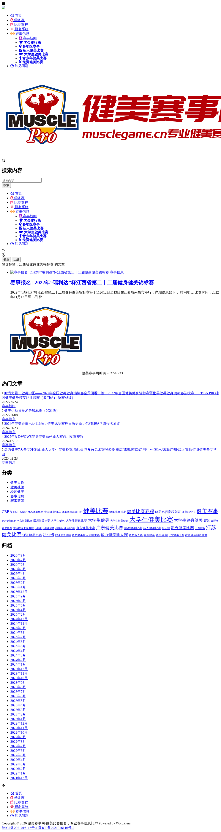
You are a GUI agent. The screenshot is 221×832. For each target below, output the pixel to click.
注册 (16, 259)
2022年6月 (18, 750)
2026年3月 (18, 578)
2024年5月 (18, 646)
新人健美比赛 (152, 528)
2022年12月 (19, 723)
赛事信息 (22, 33)
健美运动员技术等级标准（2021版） (32, 410)
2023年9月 (18, 682)
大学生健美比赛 (151, 519)
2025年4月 (18, 610)
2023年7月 (18, 691)
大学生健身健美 (188, 520)
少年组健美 (48, 528)
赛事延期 (162, 535)
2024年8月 (18, 632)
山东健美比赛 (85, 528)
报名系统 (21, 29)
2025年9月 (18, 596)
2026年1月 (18, 587)
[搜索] (110, 251)
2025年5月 (18, 605)
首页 (18, 15)
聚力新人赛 (136, 535)
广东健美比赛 (109, 527)
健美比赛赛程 (140, 511)
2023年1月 (18, 719)
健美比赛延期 (117, 512)
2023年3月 (18, 710)
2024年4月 (18, 651)
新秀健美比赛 (182, 528)
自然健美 (149, 535)
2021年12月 (19, 778)
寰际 (207, 520)
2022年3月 (18, 764)
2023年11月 (19, 673)
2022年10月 (19, 732)
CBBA (7, 511)
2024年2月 (18, 660)
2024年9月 (18, 628)
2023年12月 (19, 669)
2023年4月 (18, 705)
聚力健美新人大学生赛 (86, 535)
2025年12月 (19, 592)
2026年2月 (18, 582)
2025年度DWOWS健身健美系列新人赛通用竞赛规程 (44, 436)
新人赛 (166, 528)
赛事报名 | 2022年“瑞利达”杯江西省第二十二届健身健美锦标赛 (82, 282)
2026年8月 (18, 555)
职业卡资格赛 (63, 535)
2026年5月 (18, 569)
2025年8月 (18, 601)
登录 (6, 259)
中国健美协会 (52, 512)
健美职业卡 (189, 512)
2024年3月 (18, 655)
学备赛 (19, 20)
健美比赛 (95, 510)
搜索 (6, 185)
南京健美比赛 (24, 520)
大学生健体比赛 (76, 520)
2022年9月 (18, 737)
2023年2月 (18, 714)
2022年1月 (18, 773)
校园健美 (17, 491)
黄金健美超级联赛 (196, 535)
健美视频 (17, 487)
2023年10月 (19, 678)
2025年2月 (18, 614)
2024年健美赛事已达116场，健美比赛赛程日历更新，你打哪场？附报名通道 (62, 423)
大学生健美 (98, 520)
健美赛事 (207, 511)
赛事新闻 (29, 38)
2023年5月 (18, 701)
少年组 (38, 528)
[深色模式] (110, 255)
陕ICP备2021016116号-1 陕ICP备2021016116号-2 (38, 828)
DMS (16, 512)
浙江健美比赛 (32, 535)
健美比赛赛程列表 (168, 512)
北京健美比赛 (9, 521)
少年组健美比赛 (65, 528)
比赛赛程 (20, 24)
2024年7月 (18, 637)
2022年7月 (18, 746)
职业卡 (48, 535)
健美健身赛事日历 (72, 512)
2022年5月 (18, 755)
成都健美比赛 (133, 528)
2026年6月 (18, 564)
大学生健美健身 (119, 520)
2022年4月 (18, 760)
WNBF (23, 512)
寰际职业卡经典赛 (23, 528)
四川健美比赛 (41, 520)
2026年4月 (18, 573)
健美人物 (17, 482)
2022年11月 (19, 728)
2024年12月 (19, 619)
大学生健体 (58, 520)
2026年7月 (18, 560)
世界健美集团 (35, 512)
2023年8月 (18, 687)
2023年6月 (18, 696)
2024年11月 (19, 623)
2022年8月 (18, 741)
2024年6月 (18, 642)
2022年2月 (18, 769)
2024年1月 (18, 664)
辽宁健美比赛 (176, 535)
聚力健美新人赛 (114, 535)
